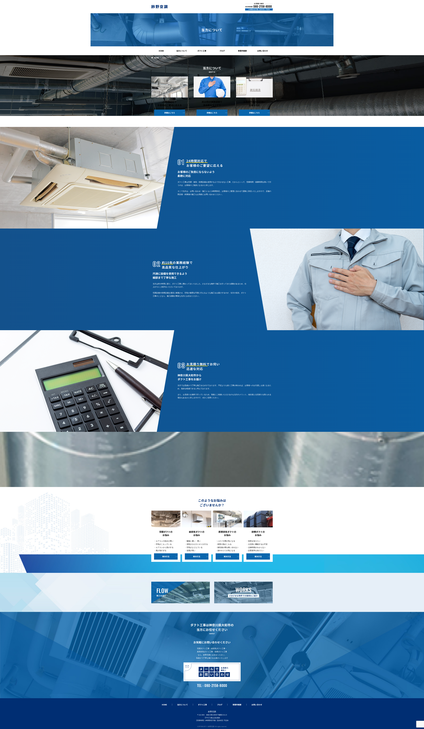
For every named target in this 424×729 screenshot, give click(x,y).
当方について (181, 50)
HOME (161, 50)
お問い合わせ (262, 50)
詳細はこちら (169, 112)
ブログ (222, 50)
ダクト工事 (201, 50)
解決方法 (165, 556)
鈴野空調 (212, 712)
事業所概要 (242, 50)
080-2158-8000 (215, 718)
